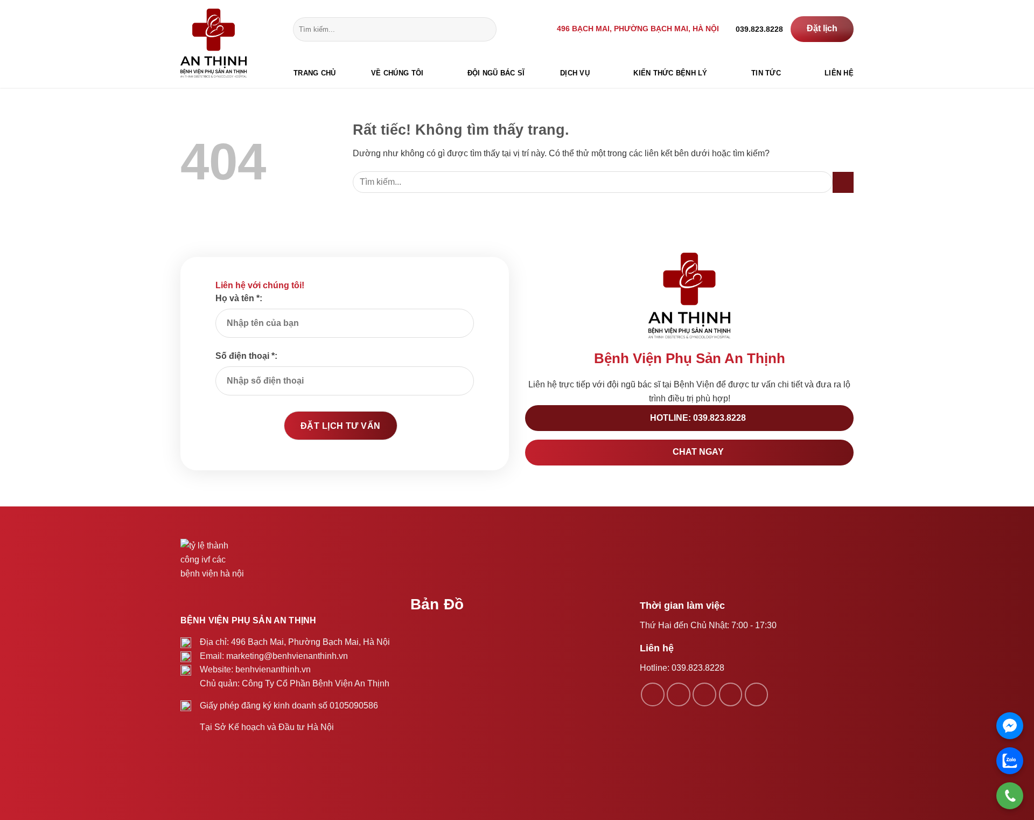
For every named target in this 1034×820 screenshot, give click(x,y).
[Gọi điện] (1009, 795)
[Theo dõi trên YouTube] (756, 694)
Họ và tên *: (238, 298)
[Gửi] (486, 29)
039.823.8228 (698, 667)
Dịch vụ (575, 73)
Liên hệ (839, 73)
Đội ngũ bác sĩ (496, 73)
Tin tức (766, 73)
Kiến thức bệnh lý (670, 73)
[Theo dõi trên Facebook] (653, 694)
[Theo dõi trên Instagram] (678, 694)
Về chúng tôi (397, 73)
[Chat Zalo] (1009, 760)
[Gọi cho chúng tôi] (731, 694)
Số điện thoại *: (246, 355)
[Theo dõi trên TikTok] (704, 694)
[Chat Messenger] (1009, 725)
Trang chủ (315, 73)
